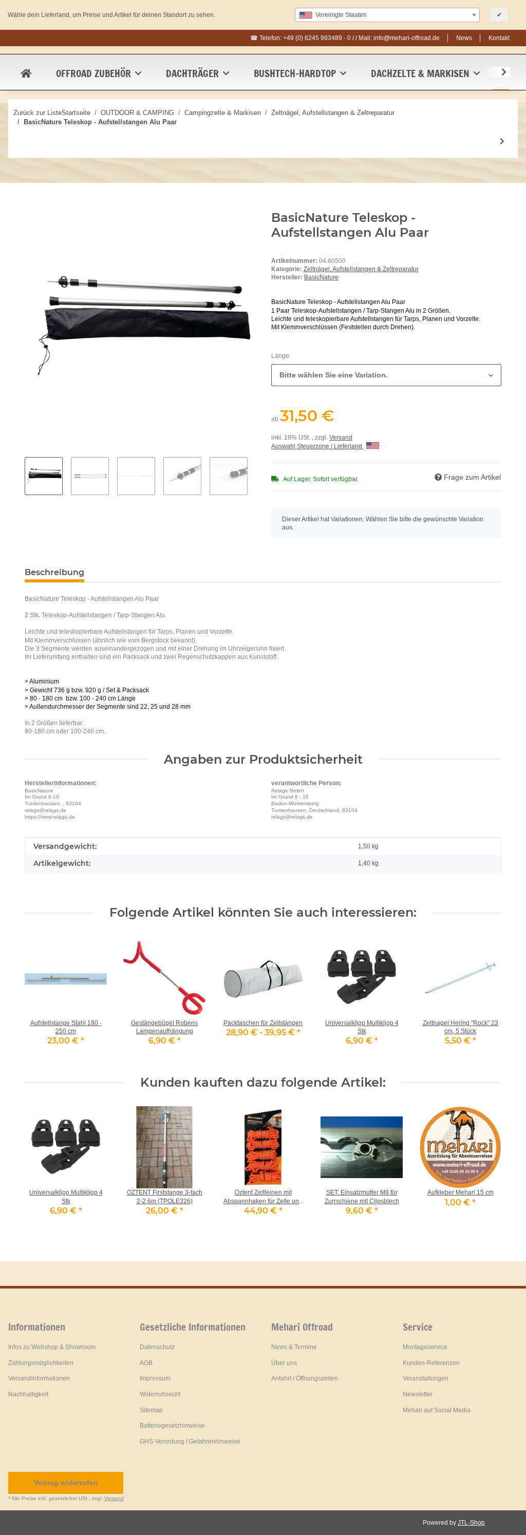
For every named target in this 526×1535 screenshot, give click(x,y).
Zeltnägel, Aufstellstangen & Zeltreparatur (361, 269)
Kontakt (499, 38)
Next (484, 1167)
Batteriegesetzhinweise (172, 1425)
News (464, 38)
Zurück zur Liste (37, 113)
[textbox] (387, 15)
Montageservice (425, 1347)
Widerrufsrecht (160, 1394)
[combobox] (387, 15)
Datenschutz (157, 1347)
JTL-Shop (471, 1522)
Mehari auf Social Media (437, 1410)
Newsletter (418, 1394)
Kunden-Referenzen (431, 1363)
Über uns (284, 1363)
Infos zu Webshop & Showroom (52, 1347)
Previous (41, 1167)
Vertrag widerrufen (66, 1483)
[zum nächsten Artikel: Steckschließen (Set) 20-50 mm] (502, 141)
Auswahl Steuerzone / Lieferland (317, 446)
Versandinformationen (39, 1378)
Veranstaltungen (425, 1378)
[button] (497, 72)
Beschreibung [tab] (54, 572)
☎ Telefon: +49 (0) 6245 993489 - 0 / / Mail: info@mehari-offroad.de (345, 38)
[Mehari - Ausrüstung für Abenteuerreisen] (26, 73)
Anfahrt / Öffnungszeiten (304, 1378)
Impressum (155, 1378)
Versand (340, 437)
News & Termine (294, 1347)
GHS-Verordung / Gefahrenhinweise (190, 1441)
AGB (146, 1363)
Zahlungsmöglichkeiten (40, 1363)
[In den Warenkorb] (33, 205)
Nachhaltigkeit (28, 1394)
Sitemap (151, 1410)
